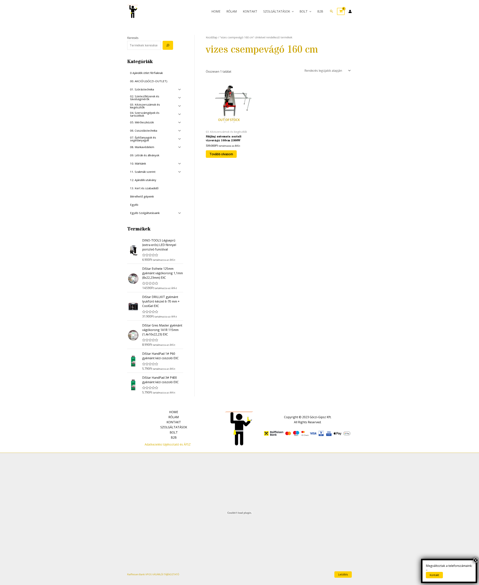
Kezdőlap (211, 37)
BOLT (304, 11)
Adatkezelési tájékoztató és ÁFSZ (168, 444)
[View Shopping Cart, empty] (341, 11)
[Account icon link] (350, 11)
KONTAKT (250, 11)
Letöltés (343, 574)
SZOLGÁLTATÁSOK (276, 11)
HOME (215, 11)
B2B (320, 11)
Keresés (132, 38)
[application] (292, 11)
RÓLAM (231, 11)
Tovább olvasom (221, 154)
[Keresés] (168, 45)
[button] (331, 11)
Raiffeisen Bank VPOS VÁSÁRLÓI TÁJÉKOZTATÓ (153, 574)
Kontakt (434, 575)
